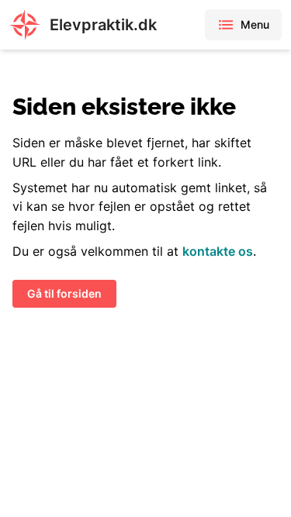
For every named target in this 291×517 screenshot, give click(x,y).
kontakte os (217, 251)
